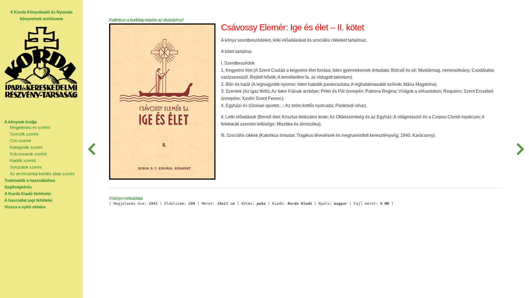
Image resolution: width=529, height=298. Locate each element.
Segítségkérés (18, 187)
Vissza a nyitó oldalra (24, 206)
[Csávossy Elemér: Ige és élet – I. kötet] (91, 149)
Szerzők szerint (24, 134)
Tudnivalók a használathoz (29, 180)
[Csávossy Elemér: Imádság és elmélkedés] (520, 149)
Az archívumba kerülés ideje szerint (42, 173)
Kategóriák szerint (26, 147)
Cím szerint (20, 140)
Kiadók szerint (23, 160)
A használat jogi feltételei (28, 200)
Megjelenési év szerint (30, 127)
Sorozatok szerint (26, 167)
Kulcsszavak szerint (28, 153)
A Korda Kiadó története (27, 193)
